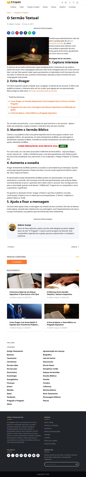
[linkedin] (17, 455)
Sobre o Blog (48, 422)
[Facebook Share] (8, 33)
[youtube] (25, 455)
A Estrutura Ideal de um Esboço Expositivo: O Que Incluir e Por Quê (24, 293)
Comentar (18, 262)
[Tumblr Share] (25, 33)
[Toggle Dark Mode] (70, 2)
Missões (45, 7)
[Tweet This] (12, 33)
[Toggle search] (74, 2)
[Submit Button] (76, 464)
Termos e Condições (51, 425)
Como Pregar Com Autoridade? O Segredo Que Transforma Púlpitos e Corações (24, 324)
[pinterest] (21, 455)
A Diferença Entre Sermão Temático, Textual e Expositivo (59, 293)
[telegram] (8, 455)
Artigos (22, 7)
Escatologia (72, 7)
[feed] (12, 455)
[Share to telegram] (33, 33)
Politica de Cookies (50, 441)
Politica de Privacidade (52, 431)
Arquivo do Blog (49, 444)
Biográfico (63, 7)
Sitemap (47, 435)
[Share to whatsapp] (29, 33)
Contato (47, 438)
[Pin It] (17, 33)
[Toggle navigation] (77, 2)
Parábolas (13, 7)
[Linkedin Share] (21, 33)
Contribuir (47, 428)
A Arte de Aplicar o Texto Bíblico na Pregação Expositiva (34, 113)
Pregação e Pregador (33, 7)
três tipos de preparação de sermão (43, 91)
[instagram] (65, 2)
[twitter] (33, 455)
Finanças (53, 7)
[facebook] (62, 2)
